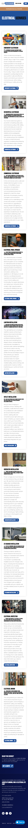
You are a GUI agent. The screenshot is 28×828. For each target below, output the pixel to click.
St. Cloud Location (7, 795)
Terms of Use (4, 823)
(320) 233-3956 (18, 3)
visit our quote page (9, 760)
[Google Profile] (3, 813)
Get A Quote (6, 766)
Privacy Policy (9, 823)
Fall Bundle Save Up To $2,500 (14, 9)
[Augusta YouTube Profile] (7, 813)
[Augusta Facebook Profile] (10, 813)
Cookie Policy (15, 823)
